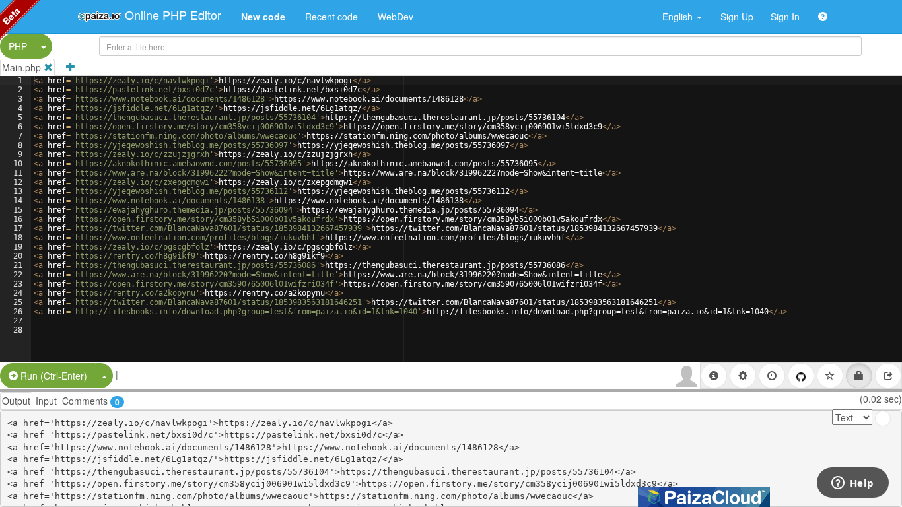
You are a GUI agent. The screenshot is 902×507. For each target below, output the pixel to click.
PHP (18, 46)
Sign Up (736, 16)
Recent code (331, 16)
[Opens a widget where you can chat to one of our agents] (852, 483)
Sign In (785, 16)
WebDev (395, 16)
